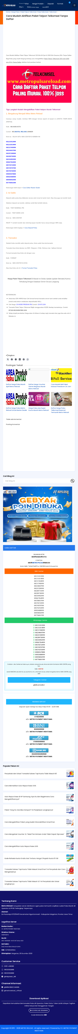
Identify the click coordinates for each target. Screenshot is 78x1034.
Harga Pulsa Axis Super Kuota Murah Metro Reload (39, 409)
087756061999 (40, 659)
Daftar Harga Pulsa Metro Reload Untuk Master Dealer (16, 409)
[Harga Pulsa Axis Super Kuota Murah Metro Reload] (39, 399)
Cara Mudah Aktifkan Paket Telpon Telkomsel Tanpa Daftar (37, 17)
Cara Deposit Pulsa (31, 228)
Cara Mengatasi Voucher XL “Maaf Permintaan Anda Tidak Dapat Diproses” (34, 834)
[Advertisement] (39, 38)
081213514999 (40, 628)
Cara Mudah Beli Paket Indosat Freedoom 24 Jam (61, 385)
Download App (33, 7)
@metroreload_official (13, 991)
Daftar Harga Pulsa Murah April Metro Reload (15, 385)
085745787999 (40, 647)
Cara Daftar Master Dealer (31, 187)
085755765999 (40, 650)
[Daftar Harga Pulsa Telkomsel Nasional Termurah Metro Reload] (61, 399)
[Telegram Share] (16, 359)
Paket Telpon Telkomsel (28, 12)
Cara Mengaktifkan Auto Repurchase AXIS (21, 846)
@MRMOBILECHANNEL (11, 987)
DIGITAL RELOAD (21, 131)
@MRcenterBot (39, 685)
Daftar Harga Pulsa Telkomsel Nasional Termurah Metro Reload (60, 410)
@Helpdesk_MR (10, 976)
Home (8, 12)
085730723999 (40, 645)
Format (60, 4)
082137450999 (40, 630)
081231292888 (9, 970)
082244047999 (40, 633)
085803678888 (40, 652)
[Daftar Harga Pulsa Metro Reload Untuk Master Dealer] (16, 399)
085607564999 (40, 642)
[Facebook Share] (12, 359)
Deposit (51, 4)
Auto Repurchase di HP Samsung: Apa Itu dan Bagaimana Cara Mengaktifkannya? (29, 797)
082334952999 (40, 640)
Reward (45, 7)
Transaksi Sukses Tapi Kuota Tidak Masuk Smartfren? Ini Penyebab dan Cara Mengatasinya (35, 870)
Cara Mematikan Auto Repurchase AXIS (20, 786)
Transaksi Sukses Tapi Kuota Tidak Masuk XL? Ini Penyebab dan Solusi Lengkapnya (32, 882)
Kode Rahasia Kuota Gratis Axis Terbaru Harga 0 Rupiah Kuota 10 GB (31, 858)
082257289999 (40, 635)
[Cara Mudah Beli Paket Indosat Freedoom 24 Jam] (61, 375)
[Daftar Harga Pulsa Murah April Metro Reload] (16, 375)
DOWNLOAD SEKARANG (40, 1010)
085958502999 (40, 657)
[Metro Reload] (8, 5)
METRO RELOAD (27, 1028)
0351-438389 (9, 966)
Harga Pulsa (15, 12)
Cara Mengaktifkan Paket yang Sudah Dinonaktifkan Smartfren (30, 822)
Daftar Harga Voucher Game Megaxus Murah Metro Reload (37, 386)
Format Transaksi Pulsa (30, 268)
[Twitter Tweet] (8, 359)
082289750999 (40, 637)
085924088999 (40, 655)
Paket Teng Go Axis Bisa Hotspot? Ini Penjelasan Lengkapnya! (29, 810)
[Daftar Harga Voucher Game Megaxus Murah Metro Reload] (39, 375)
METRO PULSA (37, 563)
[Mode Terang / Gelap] (70, 2)
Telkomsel (52, 12)
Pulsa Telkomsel (43, 12)
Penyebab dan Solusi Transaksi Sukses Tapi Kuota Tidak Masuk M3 (31, 773)
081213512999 (40, 625)
